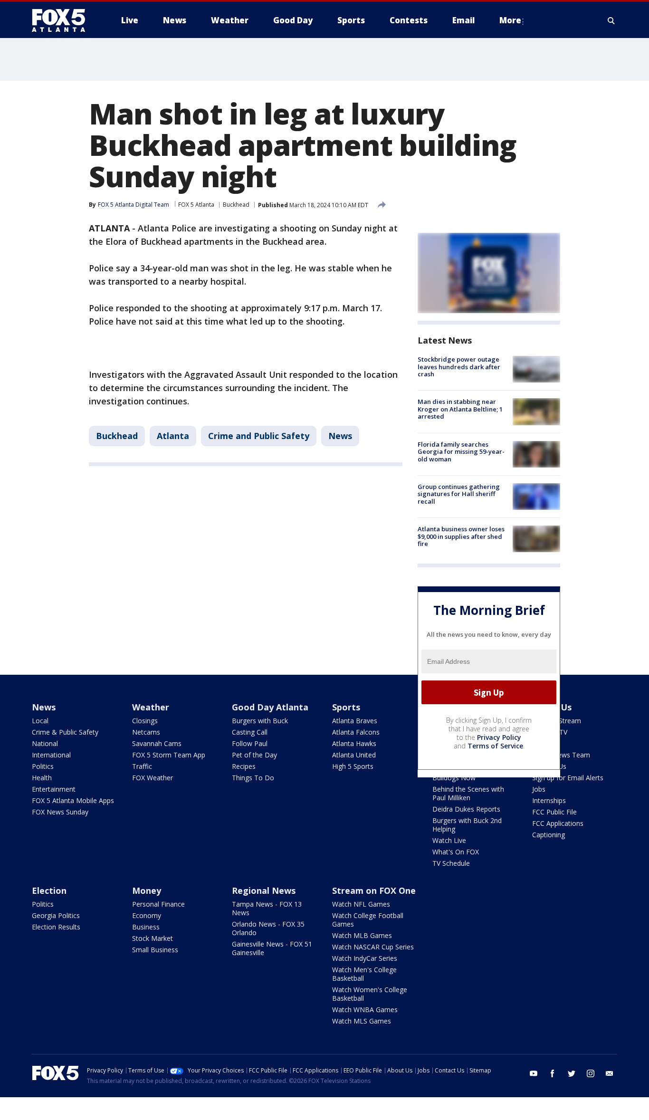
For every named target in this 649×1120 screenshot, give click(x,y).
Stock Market (152, 938)
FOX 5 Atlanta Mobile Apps (73, 800)
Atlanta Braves (354, 720)
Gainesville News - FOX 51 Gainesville (272, 948)
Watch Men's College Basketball (364, 974)
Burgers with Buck (260, 720)
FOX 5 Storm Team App (168, 754)
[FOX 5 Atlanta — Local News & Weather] (63, 20)
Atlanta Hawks (354, 743)
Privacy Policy (499, 737)
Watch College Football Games (367, 920)
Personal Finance (158, 904)
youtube (533, 1073)
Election (49, 890)
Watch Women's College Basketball (369, 994)
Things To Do (253, 777)
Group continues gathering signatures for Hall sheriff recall (459, 494)
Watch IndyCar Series (364, 958)
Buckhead (236, 205)
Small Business (155, 949)
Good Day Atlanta (270, 707)
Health (42, 777)
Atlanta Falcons (356, 732)
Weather (150, 707)
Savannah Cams (156, 743)
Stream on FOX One (374, 890)
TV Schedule (451, 863)
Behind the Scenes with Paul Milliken (468, 793)
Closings (145, 720)
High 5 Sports (352, 766)
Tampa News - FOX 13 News (267, 908)
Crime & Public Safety (65, 732)
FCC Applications (557, 823)
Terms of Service (495, 745)
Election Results (56, 926)
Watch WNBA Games (365, 1009)
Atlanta (173, 435)
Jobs (538, 789)
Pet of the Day (254, 754)
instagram (590, 1073)
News (340, 435)
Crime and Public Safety (258, 435)
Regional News (264, 890)
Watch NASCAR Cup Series (373, 946)
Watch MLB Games (362, 935)
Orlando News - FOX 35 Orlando (268, 928)
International (51, 754)
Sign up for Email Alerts (567, 777)
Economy (146, 915)
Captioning (548, 834)
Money (146, 890)
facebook (552, 1073)
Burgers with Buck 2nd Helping (467, 824)
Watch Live (449, 840)
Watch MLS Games (361, 1020)
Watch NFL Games (361, 904)
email (609, 1073)
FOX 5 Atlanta (196, 205)
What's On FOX (455, 851)
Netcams (146, 732)
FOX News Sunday (60, 811)
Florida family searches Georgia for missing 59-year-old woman (461, 451)
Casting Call (249, 732)
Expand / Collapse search (611, 20)
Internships (549, 800)
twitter (571, 1073)
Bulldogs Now (454, 777)
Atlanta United (354, 754)
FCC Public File (554, 811)
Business (146, 926)
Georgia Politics (56, 915)
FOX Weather (152, 777)
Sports (346, 707)
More (510, 20)
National (45, 743)
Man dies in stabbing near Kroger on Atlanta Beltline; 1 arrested (460, 409)
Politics (43, 766)
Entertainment (54, 789)
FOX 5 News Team (561, 754)
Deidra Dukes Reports (466, 809)
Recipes (244, 766)
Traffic (142, 766)
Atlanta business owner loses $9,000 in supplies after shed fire (461, 536)
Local (40, 720)
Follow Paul (249, 743)
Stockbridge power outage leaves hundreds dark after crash (459, 366)
